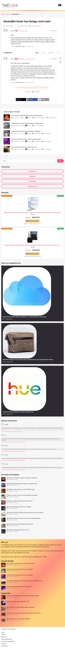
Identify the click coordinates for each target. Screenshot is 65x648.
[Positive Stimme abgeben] (60, 58)
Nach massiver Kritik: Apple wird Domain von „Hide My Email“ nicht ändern (25, 317)
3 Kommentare (37, 141)
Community (7, 14)
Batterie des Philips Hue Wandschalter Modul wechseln (20, 524)
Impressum (4, 643)
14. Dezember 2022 (29, 46)
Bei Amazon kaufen (33, 221)
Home (2, 632)
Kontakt (32, 176)
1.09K (16, 58)
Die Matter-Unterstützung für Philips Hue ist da (18, 530)
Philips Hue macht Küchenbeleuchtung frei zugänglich (20, 569)
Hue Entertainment (36, 26)
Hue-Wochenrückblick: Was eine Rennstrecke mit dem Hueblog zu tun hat (24, 580)
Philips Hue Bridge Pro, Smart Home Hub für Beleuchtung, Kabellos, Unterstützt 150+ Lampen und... (32, 245)
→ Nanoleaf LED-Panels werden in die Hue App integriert (13, 442)
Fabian (29, 117)
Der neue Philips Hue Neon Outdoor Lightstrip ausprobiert (20, 607)
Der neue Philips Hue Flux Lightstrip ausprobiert (18, 618)
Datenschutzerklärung (6, 639)
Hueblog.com (38, 557)
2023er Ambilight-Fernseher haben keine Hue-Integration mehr (22, 483)
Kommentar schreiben (39, 117)
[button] (21, 99)
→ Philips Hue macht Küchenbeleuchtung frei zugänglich (13, 460)
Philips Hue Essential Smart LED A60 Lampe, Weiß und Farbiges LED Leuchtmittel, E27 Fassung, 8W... (32, 212)
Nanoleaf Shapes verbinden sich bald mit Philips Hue (18, 412)
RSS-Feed (3, 637)
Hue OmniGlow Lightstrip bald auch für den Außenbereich (20, 563)
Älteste (37, 52)
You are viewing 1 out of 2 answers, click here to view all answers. (32, 87)
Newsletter (32, 171)
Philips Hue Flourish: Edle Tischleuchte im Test (18, 601)
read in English (51, 117)
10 (16, 30)
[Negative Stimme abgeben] (60, 62)
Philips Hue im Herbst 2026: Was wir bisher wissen (19, 586)
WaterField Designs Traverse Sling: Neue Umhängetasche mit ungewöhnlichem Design (28, 359)
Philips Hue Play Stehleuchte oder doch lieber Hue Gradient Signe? (23, 595)
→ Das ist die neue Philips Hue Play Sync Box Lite (12, 431)
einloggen (37, 91)
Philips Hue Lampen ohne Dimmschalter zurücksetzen (20, 501)
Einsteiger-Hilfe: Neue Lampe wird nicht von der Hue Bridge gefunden (23, 518)
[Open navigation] (59, 5)
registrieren (28, 91)
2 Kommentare (37, 133)
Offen (58, 52)
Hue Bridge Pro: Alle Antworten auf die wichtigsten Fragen (21, 489)
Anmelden (32, 181)
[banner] (10, 5)
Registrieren (32, 186)
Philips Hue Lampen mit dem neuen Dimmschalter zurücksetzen (22, 495)
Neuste (43, 52)
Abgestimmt (51, 52)
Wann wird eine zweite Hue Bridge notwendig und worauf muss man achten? (25, 512)
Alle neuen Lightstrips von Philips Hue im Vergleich (19, 506)
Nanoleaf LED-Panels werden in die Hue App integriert (20, 575)
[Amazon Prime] (32, 214)
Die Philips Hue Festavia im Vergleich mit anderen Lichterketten (22, 477)
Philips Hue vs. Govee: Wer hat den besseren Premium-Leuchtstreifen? (24, 613)
